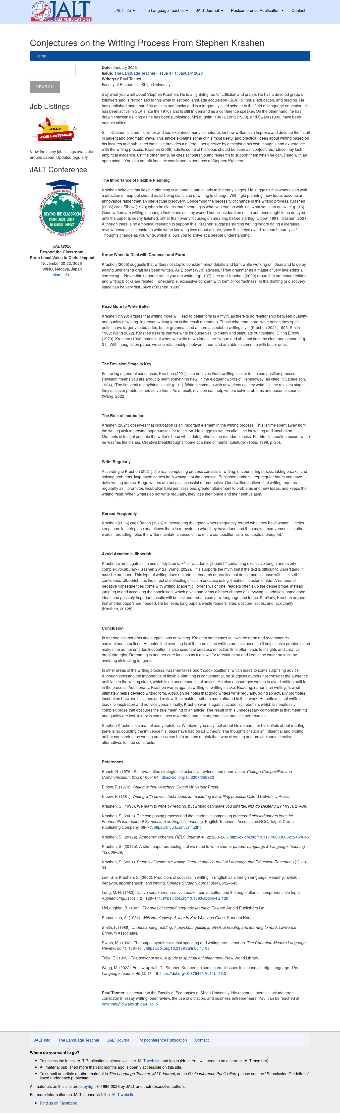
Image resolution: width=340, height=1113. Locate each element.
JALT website (149, 1060)
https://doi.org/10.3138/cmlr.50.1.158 (178, 948)
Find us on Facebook (58, 1103)
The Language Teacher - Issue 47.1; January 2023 (158, 73)
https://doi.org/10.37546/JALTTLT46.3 (193, 973)
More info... (62, 275)
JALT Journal (207, 10)
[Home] (66, 11)
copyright (87, 1086)
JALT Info (122, 10)
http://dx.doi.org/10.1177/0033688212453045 (269, 837)
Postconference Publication (255, 10)
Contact (298, 10)
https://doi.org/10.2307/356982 (187, 777)
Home (40, 56)
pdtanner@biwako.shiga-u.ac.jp (130, 1004)
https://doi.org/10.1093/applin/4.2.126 (195, 898)
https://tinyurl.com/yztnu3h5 (178, 827)
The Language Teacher (163, 10)
